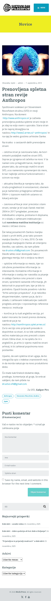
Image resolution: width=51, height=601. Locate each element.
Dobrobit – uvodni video (13, 524)
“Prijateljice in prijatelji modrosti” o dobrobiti (23, 541)
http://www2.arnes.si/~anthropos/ (29, 132)
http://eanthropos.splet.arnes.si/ (28, 324)
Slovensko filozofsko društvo (28, 396)
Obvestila (6, 83)
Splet (13, 83)
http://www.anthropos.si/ (16, 118)
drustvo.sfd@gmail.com (17, 250)
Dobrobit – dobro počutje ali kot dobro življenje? (24, 531)
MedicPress (21, 592)
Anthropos (8, 396)
